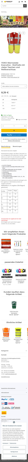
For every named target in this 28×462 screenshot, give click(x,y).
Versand (14, 96)
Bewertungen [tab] (17, 146)
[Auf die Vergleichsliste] (19, 33)
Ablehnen (14, 456)
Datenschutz (13, 443)
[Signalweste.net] (8, 1)
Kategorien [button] (4, 351)
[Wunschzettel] (22, 1)
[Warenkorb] (25, 1)
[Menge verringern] (3, 126)
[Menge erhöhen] (25, 126)
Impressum (5, 443)
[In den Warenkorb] (2, 29)
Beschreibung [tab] (5, 146)
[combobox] (14, 86)
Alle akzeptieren (14, 447)
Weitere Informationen (14, 140)
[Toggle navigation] (2, 1)
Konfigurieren (14, 451)
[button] (19, 1)
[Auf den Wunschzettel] (23, 33)
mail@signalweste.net (11, 374)
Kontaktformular (5, 377)
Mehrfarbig (10, 75)
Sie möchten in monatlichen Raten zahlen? (14, 139)
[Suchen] (25, 5)
